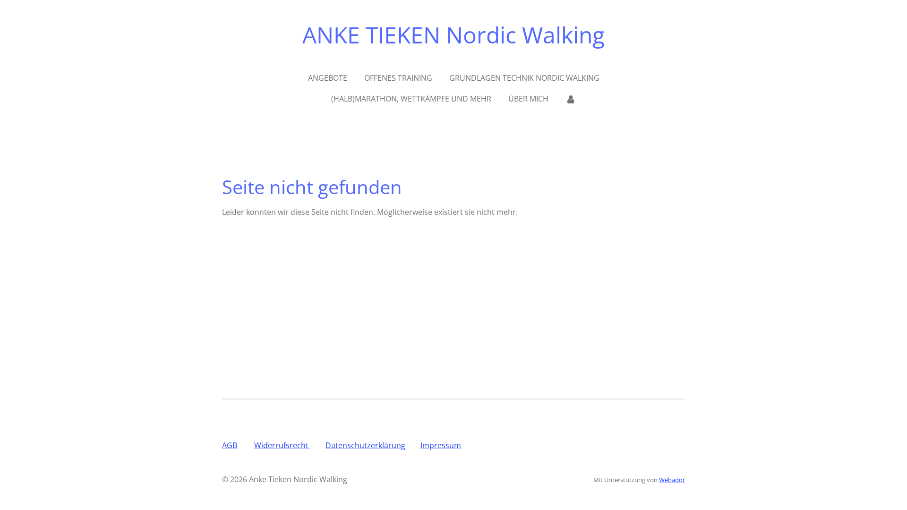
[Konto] (570, 99)
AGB (229, 445)
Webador (672, 480)
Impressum (440, 445)
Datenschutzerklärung (365, 445)
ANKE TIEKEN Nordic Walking (453, 34)
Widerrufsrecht (282, 445)
